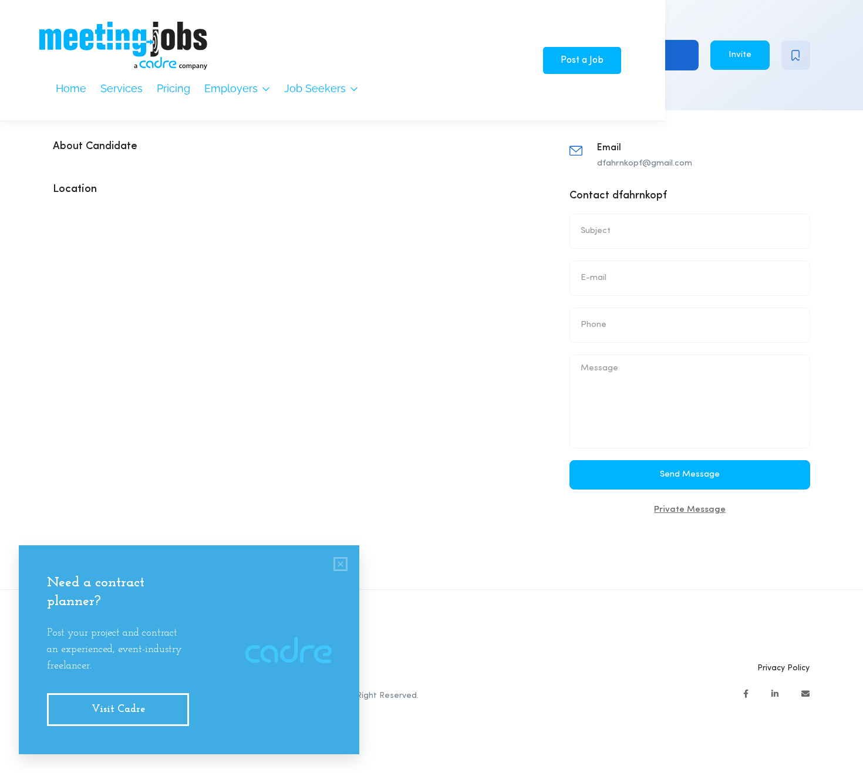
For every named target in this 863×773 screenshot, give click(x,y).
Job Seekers (316, 88)
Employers (232, 88)
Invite (740, 54)
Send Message (690, 474)
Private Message (690, 509)
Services (121, 88)
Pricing (173, 88)
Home (71, 88)
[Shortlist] (795, 55)
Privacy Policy (783, 668)
